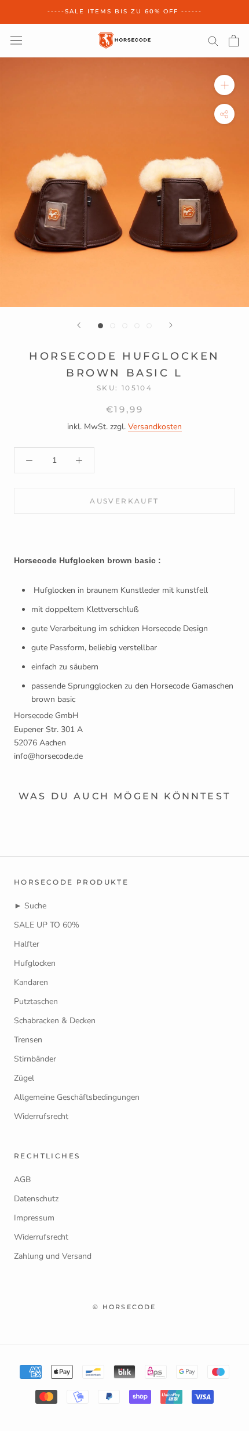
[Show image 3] (124, 325)
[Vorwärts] (171, 325)
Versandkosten (155, 426)
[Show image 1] (100, 325)
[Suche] (213, 40)
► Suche (30, 905)
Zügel (24, 1078)
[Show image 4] (137, 325)
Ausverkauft (124, 501)
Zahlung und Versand (52, 1256)
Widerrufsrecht (41, 1116)
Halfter (26, 944)
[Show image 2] (112, 325)
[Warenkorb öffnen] (234, 40)
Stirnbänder (35, 1058)
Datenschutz (36, 1198)
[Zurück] (78, 325)
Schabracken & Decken (55, 1020)
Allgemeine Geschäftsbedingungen (77, 1097)
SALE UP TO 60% (46, 924)
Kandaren (31, 982)
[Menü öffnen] (16, 40)
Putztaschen (36, 1001)
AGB (22, 1179)
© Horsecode (124, 1307)
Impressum (34, 1217)
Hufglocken (35, 963)
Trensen (28, 1039)
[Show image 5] (149, 325)
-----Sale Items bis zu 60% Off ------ (124, 11)
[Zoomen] (224, 85)
